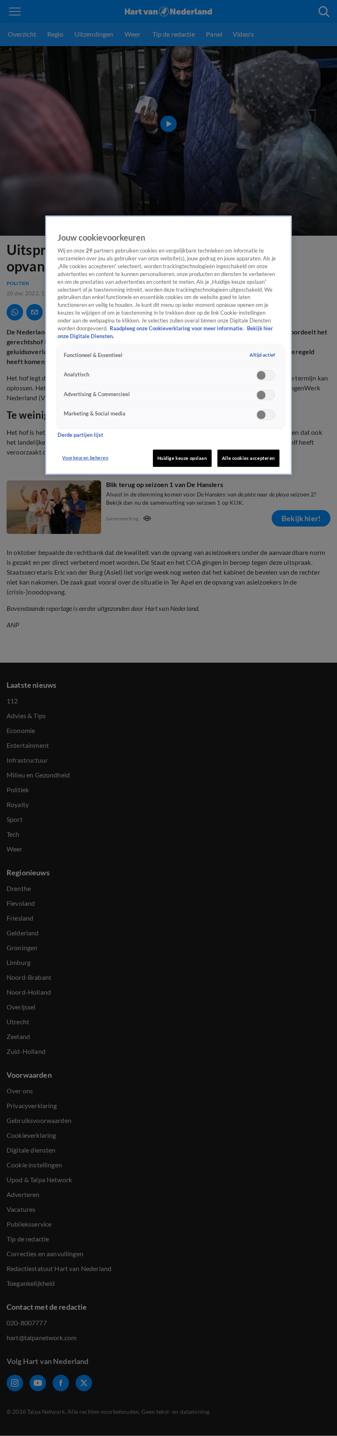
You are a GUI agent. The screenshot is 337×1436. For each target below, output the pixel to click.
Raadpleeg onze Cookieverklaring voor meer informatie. (177, 328)
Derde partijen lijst (80, 435)
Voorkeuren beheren (85, 457)
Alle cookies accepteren (248, 458)
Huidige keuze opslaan (182, 458)
